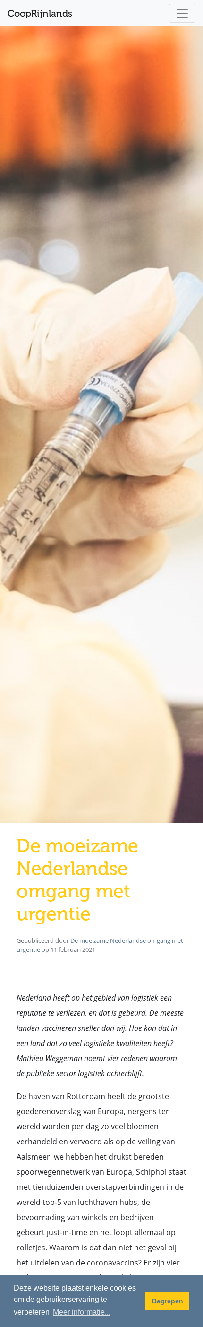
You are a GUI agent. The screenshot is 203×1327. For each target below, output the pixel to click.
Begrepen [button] (167, 1301)
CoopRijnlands (40, 13)
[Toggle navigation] (182, 13)
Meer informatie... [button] (81, 1312)
